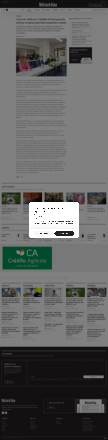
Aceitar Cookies (64, 233)
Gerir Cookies (44, 233)
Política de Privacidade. (66, 223)
